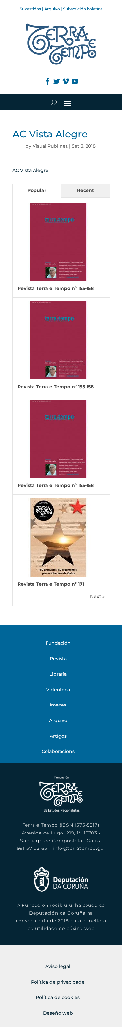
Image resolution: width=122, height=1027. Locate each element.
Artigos (58, 736)
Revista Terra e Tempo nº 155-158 (56, 288)
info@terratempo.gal (79, 848)
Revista (58, 659)
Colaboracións (58, 751)
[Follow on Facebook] (47, 81)
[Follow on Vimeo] (65, 81)
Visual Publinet (50, 146)
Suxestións (30, 9)
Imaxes (58, 705)
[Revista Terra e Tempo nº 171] (58, 575)
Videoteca (58, 689)
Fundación (58, 643)
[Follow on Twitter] (56, 81)
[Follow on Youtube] (74, 81)
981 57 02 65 (32, 848)
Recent (85, 190)
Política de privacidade (58, 982)
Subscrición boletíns (82, 9)
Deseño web (58, 1013)
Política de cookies (58, 997)
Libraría (58, 674)
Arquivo (52, 9)
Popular (36, 190)
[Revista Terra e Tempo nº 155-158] (58, 279)
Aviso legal (57, 966)
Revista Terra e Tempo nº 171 (51, 584)
